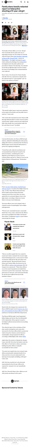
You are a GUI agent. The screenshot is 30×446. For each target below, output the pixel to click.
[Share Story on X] (5, 23)
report (23, 60)
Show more (24, 45)
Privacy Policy (13, 437)
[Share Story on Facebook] (2, 23)
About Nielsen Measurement (7, 440)
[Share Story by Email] (8, 23)
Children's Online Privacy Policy (10, 439)
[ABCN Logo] (8, 2)
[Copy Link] (12, 23)
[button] (2, 2)
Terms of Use (16, 440)
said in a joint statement (16, 265)
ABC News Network (6, 437)
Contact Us (15, 442)
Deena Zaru (5, 18)
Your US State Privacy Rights (22, 437)
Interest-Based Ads (21, 439)
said (17, 216)
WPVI (24, 336)
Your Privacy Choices (23, 440)
